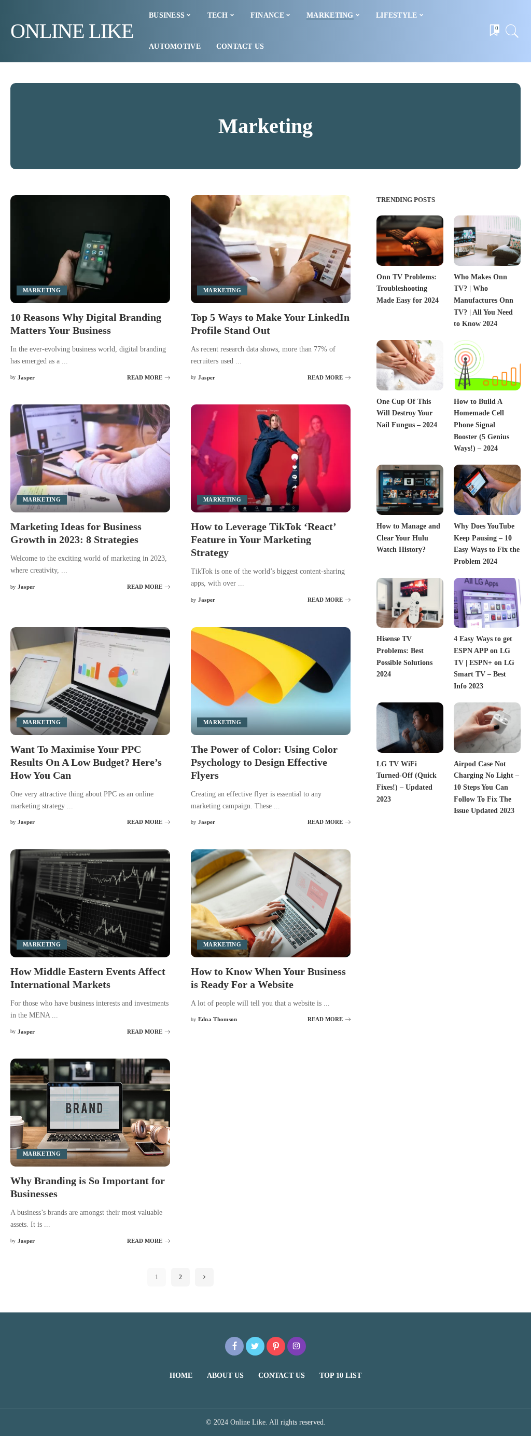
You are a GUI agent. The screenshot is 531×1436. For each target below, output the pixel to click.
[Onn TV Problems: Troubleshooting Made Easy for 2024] (409, 240)
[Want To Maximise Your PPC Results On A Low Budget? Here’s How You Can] (90, 681)
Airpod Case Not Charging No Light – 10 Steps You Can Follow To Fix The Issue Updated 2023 (486, 787)
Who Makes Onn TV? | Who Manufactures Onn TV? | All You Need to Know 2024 (483, 300)
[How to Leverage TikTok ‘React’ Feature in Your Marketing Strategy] (271, 458)
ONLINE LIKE (71, 31)
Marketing (42, 290)
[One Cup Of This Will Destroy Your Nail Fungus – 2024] (409, 365)
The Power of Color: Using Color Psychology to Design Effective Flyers (264, 762)
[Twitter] (255, 1346)
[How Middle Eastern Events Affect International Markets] (90, 903)
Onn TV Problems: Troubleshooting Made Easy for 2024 (407, 288)
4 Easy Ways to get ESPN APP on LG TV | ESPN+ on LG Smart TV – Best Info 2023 (484, 662)
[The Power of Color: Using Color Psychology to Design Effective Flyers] (271, 681)
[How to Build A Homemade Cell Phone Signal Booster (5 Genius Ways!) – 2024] (487, 365)
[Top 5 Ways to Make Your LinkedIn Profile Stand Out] (271, 249)
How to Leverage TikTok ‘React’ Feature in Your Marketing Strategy (264, 539)
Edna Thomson (217, 1019)
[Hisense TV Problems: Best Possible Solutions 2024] (409, 603)
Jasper (26, 378)
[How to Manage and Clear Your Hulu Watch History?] (409, 490)
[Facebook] (234, 1346)
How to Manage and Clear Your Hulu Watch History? (408, 537)
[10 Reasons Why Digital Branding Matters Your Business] (90, 249)
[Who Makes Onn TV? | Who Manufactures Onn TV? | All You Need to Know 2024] (487, 240)
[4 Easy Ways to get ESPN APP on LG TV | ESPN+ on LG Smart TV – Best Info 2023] (487, 603)
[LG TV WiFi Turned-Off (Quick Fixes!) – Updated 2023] (409, 727)
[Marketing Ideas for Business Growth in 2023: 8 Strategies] (90, 458)
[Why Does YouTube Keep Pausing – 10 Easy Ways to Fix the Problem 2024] (487, 490)
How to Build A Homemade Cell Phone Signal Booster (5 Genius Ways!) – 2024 (481, 425)
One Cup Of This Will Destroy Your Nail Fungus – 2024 (406, 413)
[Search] (512, 31)
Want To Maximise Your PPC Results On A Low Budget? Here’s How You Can (86, 762)
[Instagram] (296, 1346)
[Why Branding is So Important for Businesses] (90, 1113)
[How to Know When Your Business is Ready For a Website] (271, 903)
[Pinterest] (276, 1346)
